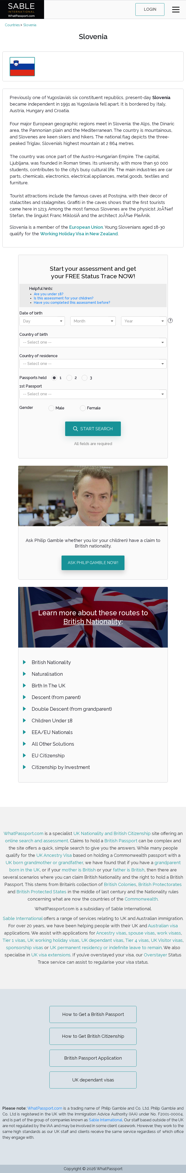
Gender (26, 407)
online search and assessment (36, 840)
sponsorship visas (24, 947)
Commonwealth (141, 899)
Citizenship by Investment (61, 767)
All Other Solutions (53, 744)
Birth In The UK (48, 686)
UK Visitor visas (167, 940)
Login (150, 9)
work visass (169, 933)
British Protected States (41, 891)
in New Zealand (101, 233)
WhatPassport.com (23, 833)
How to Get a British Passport (93, 1014)
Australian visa (163, 925)
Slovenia (29, 25)
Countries (12, 25)
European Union (86, 227)
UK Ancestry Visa (54, 855)
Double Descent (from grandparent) (72, 709)
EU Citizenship (48, 756)
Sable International (22, 918)
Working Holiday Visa (62, 233)
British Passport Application (93, 1058)
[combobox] (42, 321)
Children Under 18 (52, 721)
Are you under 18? (48, 294)
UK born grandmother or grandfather (44, 862)
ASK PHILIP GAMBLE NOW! (93, 562)
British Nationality (92, 621)
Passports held (32, 377)
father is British (128, 869)
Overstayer (155, 954)
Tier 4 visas (137, 940)
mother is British (79, 869)
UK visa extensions (50, 954)
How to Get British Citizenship (93, 1036)
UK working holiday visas (53, 940)
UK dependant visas (102, 940)
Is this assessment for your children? (63, 298)
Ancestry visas (111, 933)
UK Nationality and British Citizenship (112, 833)
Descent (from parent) (56, 697)
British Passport (120, 840)
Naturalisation (47, 674)
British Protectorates (160, 884)
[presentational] (61, 321)
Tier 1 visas (13, 940)
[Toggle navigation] (175, 9)
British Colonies (120, 884)
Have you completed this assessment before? (72, 302)
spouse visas (141, 933)
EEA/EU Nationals (52, 732)
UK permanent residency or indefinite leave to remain (106, 947)
